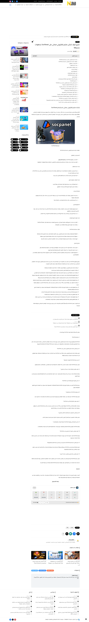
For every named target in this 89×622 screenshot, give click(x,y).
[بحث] (10, 5)
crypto (23, 139)
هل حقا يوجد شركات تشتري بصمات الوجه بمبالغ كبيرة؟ (15, 61)
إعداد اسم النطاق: (73, 65)
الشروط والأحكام (50, 1)
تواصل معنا (35, 502)
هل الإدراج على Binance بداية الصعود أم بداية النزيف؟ (44, 603)
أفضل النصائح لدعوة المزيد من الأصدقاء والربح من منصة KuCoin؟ (15, 120)
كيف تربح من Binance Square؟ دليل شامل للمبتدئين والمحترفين (44, 598)
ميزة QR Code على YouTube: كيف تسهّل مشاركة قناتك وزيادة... (15, 77)
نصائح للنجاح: (74, 77)
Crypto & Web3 (58, 4)
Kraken (15, 147)
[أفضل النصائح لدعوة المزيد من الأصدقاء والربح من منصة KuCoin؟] (24, 118)
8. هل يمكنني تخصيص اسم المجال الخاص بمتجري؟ (67, 94)
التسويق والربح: (74, 71)
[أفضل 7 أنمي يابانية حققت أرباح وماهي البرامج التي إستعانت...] (24, 127)
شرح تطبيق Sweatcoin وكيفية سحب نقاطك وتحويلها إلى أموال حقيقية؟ (21, 603)
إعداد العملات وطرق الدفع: (72, 67)
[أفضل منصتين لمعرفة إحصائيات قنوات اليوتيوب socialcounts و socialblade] (24, 99)
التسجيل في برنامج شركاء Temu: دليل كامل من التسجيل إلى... (65, 319)
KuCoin (15, 144)
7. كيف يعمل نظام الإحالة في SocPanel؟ (69, 92)
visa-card (23, 150)
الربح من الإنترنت (38, 4)
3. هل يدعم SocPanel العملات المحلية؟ (69, 84)
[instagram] (10, 1)
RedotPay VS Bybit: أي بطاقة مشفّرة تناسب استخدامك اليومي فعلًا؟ (56, 36)
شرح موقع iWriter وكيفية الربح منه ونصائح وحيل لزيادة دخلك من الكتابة (21, 608)
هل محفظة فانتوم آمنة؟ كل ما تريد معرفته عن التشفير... (67, 598)
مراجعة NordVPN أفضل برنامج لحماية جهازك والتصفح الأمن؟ (19, 53)
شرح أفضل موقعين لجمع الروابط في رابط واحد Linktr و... (15, 86)
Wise (15, 150)
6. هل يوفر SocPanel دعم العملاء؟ (70, 90)
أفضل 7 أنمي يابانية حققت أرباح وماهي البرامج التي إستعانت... (15, 129)
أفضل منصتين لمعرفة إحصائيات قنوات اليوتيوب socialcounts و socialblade (15, 101)
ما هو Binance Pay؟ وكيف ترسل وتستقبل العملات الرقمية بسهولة (44, 608)
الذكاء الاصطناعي (48, 4)
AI (14, 139)
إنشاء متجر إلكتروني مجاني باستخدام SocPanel (68, 59)
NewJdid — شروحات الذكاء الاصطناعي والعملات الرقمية (56, 619)
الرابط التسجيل (61, 159)
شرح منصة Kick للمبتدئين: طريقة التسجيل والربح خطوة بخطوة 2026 (15, 69)
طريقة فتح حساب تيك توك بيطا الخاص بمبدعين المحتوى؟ (20, 613)
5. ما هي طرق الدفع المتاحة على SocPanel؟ (69, 88)
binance (24, 144)
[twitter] (14, 1)
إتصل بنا (59, 1)
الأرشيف (35, 1)
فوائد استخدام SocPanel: (72, 75)
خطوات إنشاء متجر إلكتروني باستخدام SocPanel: (67, 61)
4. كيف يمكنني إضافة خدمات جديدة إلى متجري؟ (68, 86)
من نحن (55, 1)
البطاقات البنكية (29, 4)
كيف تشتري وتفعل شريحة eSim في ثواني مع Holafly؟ (15, 93)
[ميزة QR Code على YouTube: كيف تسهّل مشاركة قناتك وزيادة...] (24, 76)
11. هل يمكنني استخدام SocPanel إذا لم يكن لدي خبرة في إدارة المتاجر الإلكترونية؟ (61, 100)
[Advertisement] (43, 22)
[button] (74, 533)
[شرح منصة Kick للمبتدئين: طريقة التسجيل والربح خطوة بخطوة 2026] (24, 67)
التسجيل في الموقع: (73, 63)
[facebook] (17, 1)
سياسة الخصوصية (41, 1)
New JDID (74, 51)
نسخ (46, 502)
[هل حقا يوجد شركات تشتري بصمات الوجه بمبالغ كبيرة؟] (24, 60)
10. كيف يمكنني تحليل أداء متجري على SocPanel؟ (68, 98)
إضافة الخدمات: (74, 69)
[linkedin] (12, 1)
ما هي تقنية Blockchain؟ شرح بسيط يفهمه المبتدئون (68, 603)
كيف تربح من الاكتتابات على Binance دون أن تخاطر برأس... (44, 613)
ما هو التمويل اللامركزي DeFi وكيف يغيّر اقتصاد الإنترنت (67, 608)
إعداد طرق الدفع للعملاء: (72, 73)
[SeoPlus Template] (79, 619)
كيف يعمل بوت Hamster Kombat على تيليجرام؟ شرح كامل (15, 111)
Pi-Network (23, 142)
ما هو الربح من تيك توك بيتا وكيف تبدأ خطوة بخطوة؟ (21, 598)
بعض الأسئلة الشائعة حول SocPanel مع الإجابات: (67, 79)
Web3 (14, 142)
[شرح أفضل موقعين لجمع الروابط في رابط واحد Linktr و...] (24, 84)
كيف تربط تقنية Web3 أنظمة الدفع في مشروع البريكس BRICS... (67, 613)
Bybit (24, 147)
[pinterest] (15, 619)
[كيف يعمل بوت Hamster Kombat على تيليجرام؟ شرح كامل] (24, 109)
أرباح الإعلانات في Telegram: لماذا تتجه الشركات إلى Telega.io (65, 323)
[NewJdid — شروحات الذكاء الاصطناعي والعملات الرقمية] (71, 3)
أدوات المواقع (20, 4)
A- (40, 502)
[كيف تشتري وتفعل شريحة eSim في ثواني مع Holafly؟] (24, 92)
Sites (67, 527)
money (77, 41)
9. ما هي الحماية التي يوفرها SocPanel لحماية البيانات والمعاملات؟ (64, 96)
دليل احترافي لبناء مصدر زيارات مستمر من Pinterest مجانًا (66, 326)
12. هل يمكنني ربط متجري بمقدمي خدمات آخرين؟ (67, 102)
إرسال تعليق (74, 575)
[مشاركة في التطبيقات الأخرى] (63, 533)
